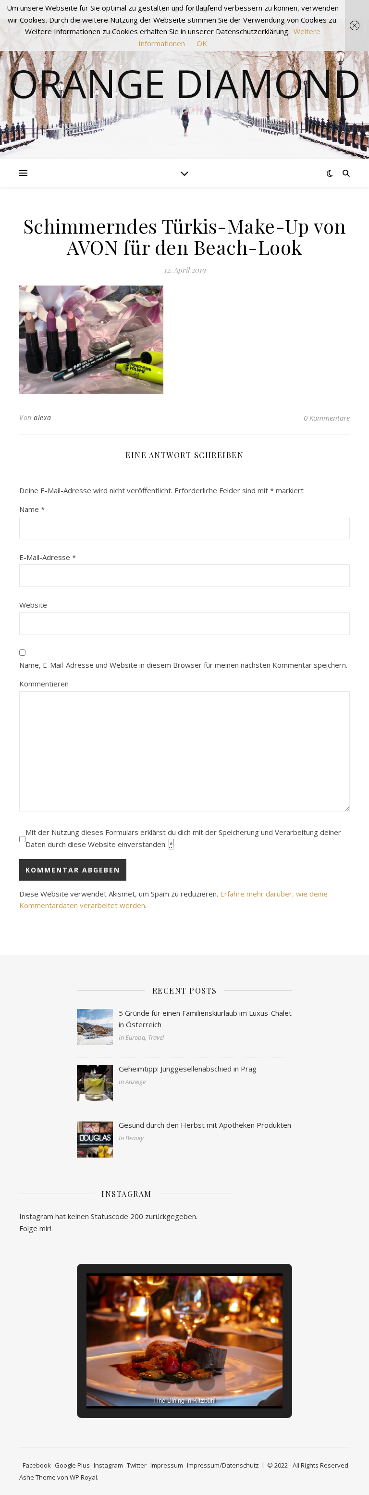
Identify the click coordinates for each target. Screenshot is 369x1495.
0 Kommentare (327, 418)
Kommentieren (44, 683)
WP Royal (83, 1477)
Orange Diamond (185, 83)
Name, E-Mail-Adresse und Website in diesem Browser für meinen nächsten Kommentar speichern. (183, 665)
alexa (42, 417)
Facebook (37, 1465)
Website (33, 605)
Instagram (108, 1465)
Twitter (137, 1465)
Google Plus (72, 1465)
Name (32, 509)
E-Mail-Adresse (47, 557)
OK (202, 43)
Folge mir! (35, 1228)
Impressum (166, 1465)
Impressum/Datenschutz (223, 1465)
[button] (162, 1382)
